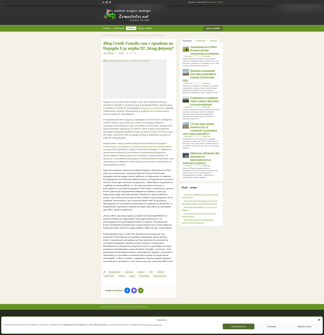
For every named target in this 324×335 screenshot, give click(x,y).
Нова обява (213, 28)
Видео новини (145, 28)
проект (122, 276)
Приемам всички (238, 326)
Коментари (201, 41)
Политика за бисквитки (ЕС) (134, 306)
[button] (319, 320)
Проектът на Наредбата (152, 108)
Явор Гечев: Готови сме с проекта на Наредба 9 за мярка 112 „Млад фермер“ (138, 46)
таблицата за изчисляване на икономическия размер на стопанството (138, 146)
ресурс (132, 276)
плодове (160, 272)
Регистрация (211, 2)
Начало (106, 28)
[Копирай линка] (141, 290)
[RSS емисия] (103, 2)
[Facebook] (107, 2)
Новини (131, 28)
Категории (119, 28)
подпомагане (109, 276)
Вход (219, 2)
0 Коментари (206, 56)
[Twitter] (110, 2)
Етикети (213, 41)
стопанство (144, 276)
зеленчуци (129, 272)
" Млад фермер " (114, 272)
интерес (141, 272)
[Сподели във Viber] (134, 290)
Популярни (187, 41)
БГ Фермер (110, 53)
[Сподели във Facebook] (127, 290)
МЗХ (151, 272)
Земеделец (188, 56)
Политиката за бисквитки (152, 325)
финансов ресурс (160, 276)
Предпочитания (304, 326)
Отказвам (271, 326)
